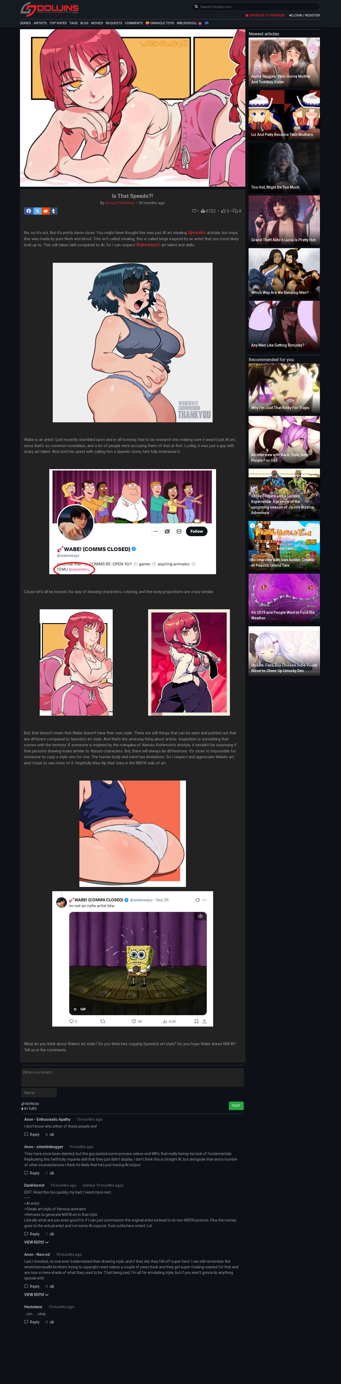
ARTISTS (40, 23)
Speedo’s (197, 232)
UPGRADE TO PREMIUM (267, 15)
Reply (34, 1134)
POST (236, 1106)
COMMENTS (134, 23)
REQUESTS (114, 23)
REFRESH (32, 1104)
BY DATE (30, 1109)
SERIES (25, 23)
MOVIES (97, 23)
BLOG (84, 23)
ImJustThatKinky (120, 203)
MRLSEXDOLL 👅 (189, 23)
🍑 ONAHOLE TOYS (159, 23)
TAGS (74, 23)
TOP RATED (58, 23)
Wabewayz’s (148, 244)
